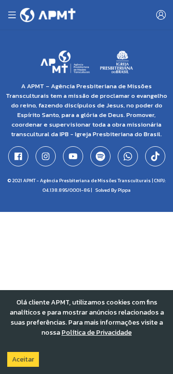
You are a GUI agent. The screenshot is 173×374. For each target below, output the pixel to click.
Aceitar (23, 359)
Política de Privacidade (97, 332)
